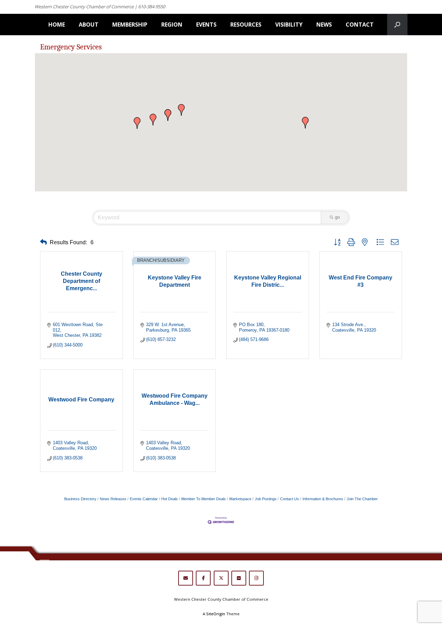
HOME (56, 24)
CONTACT (360, 24)
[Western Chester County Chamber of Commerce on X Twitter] (221, 578)
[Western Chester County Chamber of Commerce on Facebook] (203, 578)
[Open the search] (397, 24)
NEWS (324, 24)
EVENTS (206, 24)
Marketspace (240, 499)
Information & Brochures (322, 499)
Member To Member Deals (203, 499)
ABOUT (88, 24)
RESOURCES (245, 24)
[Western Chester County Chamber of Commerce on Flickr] (238, 578)
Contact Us (289, 499)
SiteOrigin (215, 613)
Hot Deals (169, 499)
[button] (305, 123)
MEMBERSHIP (129, 24)
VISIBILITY (288, 24)
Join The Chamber (362, 499)
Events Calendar (144, 499)
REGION (171, 24)
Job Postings (266, 499)
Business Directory (80, 499)
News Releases (113, 499)
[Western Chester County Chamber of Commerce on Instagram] (256, 578)
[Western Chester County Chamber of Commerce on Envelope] (185, 578)
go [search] (337, 217)
